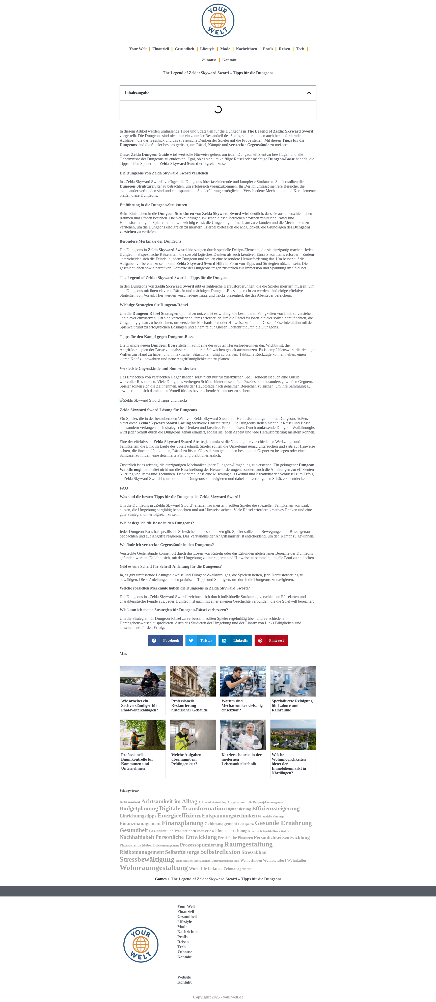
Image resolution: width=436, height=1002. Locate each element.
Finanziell (160, 49)
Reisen (284, 49)
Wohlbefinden (251, 860)
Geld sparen (246, 824)
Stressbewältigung (147, 859)
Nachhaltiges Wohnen (277, 831)
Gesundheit (184, 49)
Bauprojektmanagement (269, 802)
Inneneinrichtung (232, 830)
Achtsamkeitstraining (212, 802)
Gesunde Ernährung (283, 823)
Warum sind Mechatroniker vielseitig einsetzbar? (242, 705)
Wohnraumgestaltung (154, 867)
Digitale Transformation (192, 808)
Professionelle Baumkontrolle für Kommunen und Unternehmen (137, 761)
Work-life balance (206, 868)
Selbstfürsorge (182, 852)
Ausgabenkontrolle (239, 802)
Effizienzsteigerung (276, 808)
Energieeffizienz (179, 815)
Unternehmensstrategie (225, 860)
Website (184, 977)
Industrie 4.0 (206, 831)
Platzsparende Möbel (136, 845)
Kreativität (255, 831)
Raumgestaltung (248, 844)
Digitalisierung (238, 809)
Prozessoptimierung (201, 844)
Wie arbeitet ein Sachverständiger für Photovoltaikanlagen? (139, 705)
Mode (225, 49)
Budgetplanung (139, 808)
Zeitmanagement (238, 869)
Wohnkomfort (274, 860)
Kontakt (229, 60)
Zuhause (209, 60)
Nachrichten (246, 49)
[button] (309, 93)
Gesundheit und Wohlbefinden (172, 831)
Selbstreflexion (220, 851)
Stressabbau (254, 852)
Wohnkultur (297, 860)
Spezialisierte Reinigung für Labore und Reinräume (292, 705)
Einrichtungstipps (138, 815)
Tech (300, 49)
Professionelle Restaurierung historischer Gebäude (189, 705)
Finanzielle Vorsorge (271, 816)
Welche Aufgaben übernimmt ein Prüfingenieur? (186, 759)
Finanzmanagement (140, 823)
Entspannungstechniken (229, 816)
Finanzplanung (182, 823)
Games (161, 879)
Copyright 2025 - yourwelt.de (218, 997)
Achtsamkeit (130, 802)
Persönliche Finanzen (235, 838)
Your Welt (138, 49)
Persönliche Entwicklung (186, 837)
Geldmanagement (220, 823)
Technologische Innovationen (192, 860)
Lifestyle (207, 49)
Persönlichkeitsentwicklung (282, 837)
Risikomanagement (142, 852)
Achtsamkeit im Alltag (169, 801)
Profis (268, 49)
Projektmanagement (166, 845)
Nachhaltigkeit (137, 837)
